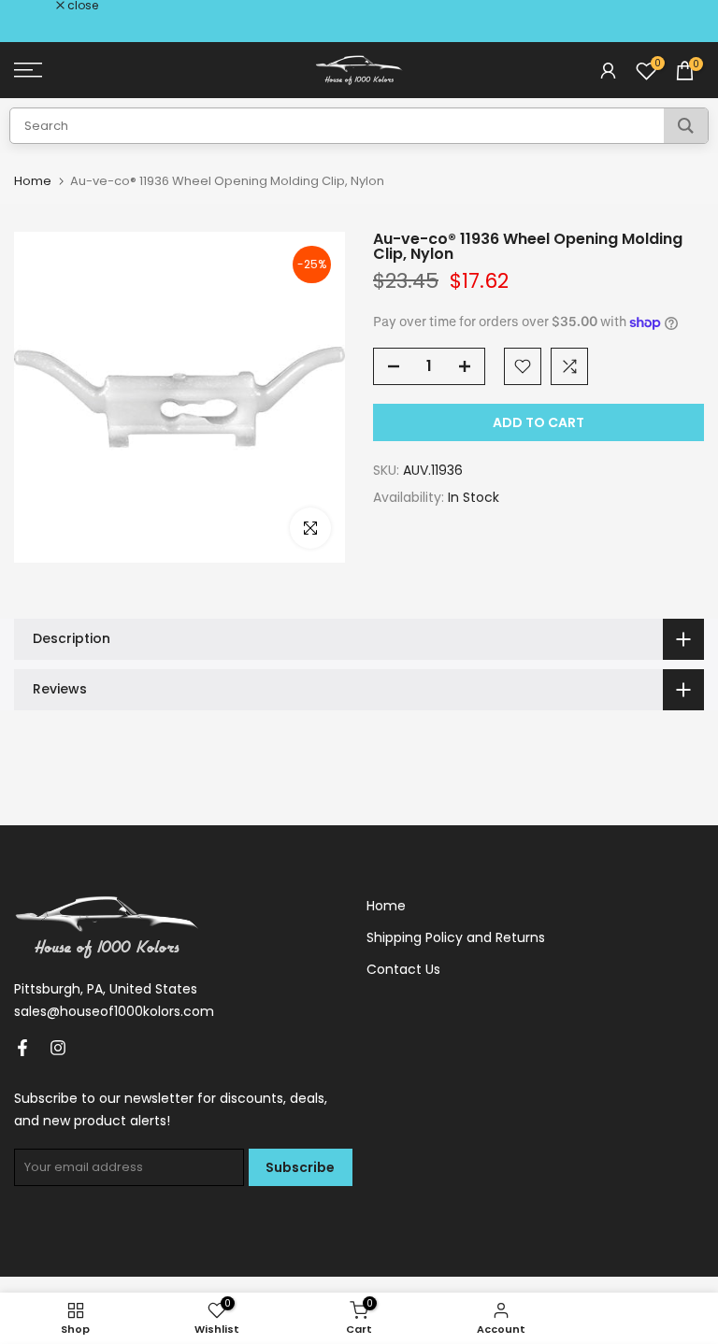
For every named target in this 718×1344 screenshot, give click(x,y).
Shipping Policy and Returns (455, 937)
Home (32, 181)
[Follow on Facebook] (22, 1048)
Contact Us (403, 969)
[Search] (686, 125)
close (39, 5)
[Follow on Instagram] (58, 1048)
